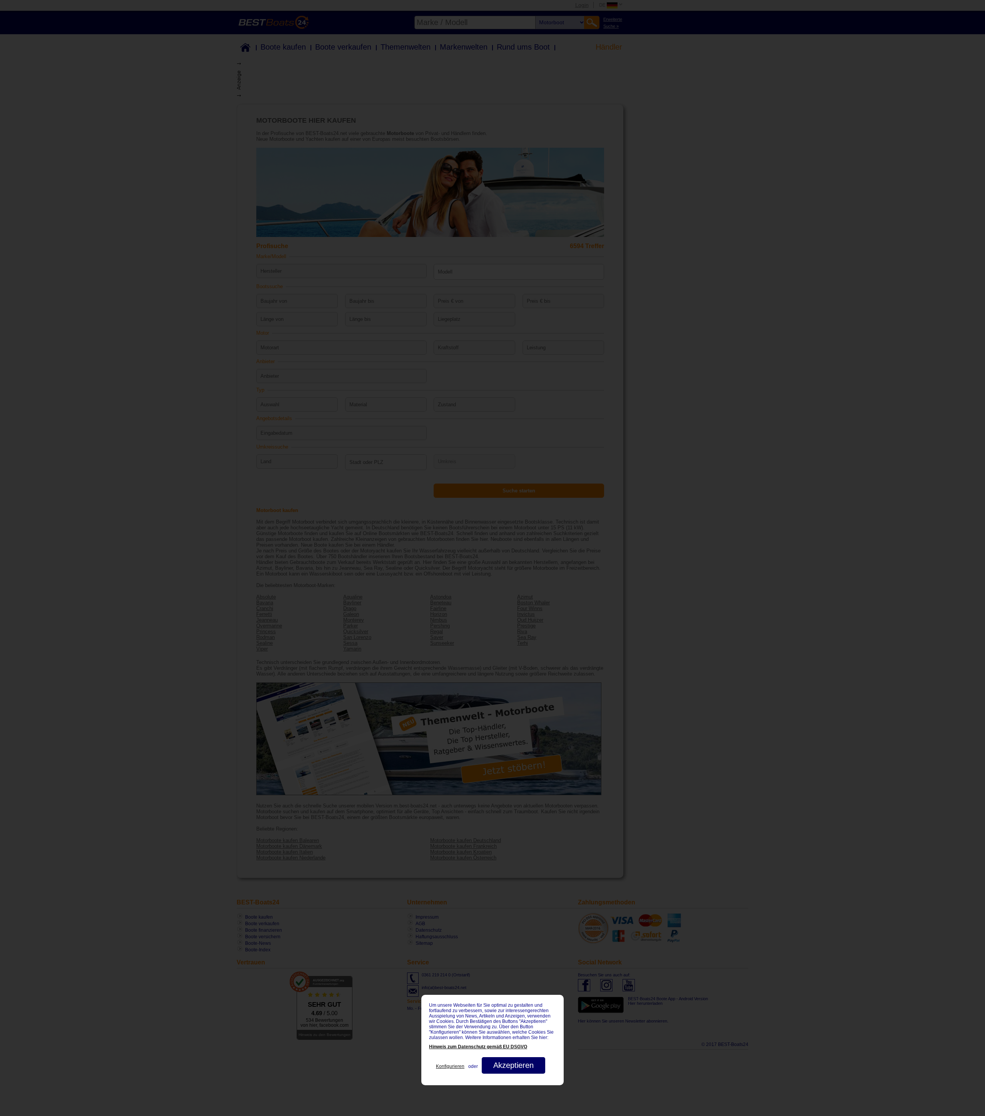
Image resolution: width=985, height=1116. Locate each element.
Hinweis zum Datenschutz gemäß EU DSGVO (478, 1046)
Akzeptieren (513, 1065)
